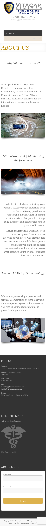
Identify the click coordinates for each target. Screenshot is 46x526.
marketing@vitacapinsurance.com (13, 387)
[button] (35, 38)
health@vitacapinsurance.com (11, 389)
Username (7, 474)
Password (7, 487)
